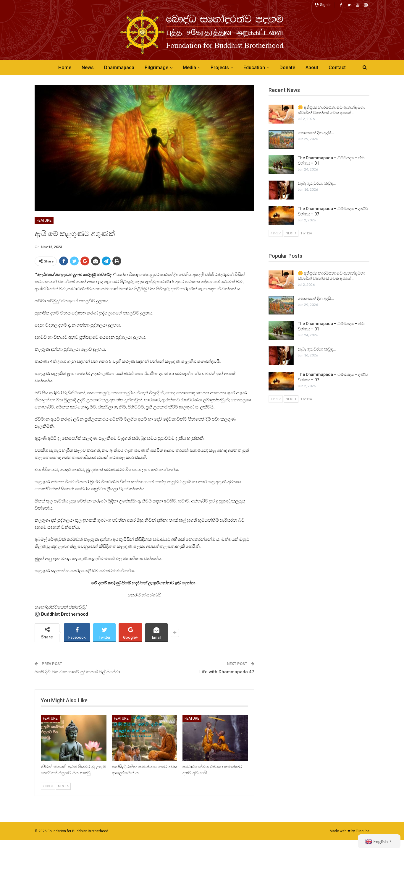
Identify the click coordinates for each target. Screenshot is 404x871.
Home (64, 67)
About (312, 67)
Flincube (362, 831)
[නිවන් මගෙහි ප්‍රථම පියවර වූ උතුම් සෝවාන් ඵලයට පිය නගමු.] (73, 738)
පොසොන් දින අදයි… (316, 132)
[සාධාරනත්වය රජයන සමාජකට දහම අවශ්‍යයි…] (215, 738)
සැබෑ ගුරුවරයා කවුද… (317, 183)
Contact (337, 67)
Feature (44, 220)
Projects (220, 67)
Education (254, 67)
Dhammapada (119, 67)
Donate (287, 67)
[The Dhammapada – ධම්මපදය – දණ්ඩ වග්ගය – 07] (281, 215)
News (88, 67)
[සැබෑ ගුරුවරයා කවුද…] (281, 190)
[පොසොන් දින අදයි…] (281, 139)
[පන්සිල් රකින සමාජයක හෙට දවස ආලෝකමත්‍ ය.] (144, 738)
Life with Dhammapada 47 (226, 671)
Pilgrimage (156, 67)
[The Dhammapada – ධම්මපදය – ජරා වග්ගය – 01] (281, 164)
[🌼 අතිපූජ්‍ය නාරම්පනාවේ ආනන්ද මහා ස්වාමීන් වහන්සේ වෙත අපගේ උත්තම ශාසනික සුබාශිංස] (281, 114)
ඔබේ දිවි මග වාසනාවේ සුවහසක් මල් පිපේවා (77, 671)
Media (189, 67)
